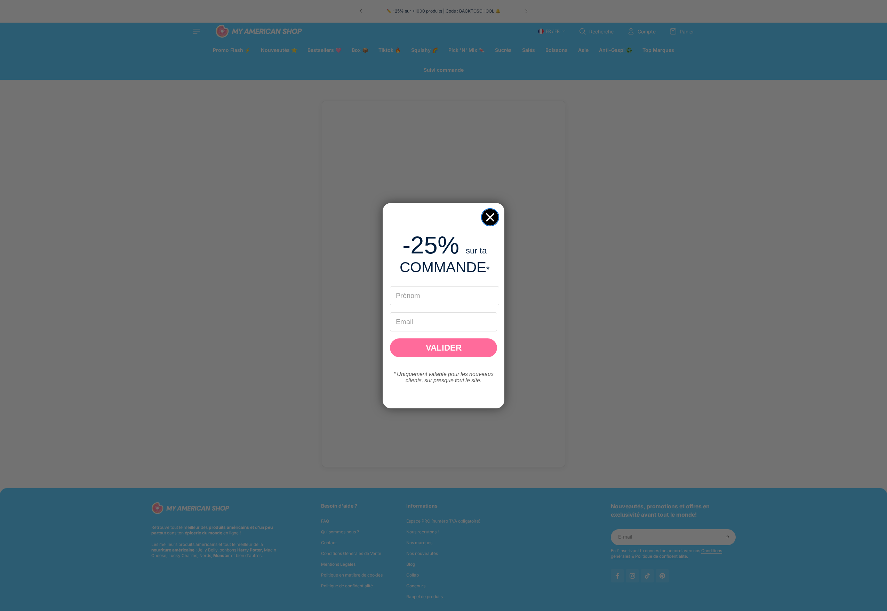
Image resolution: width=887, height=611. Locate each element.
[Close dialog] (490, 217)
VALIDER (444, 347)
